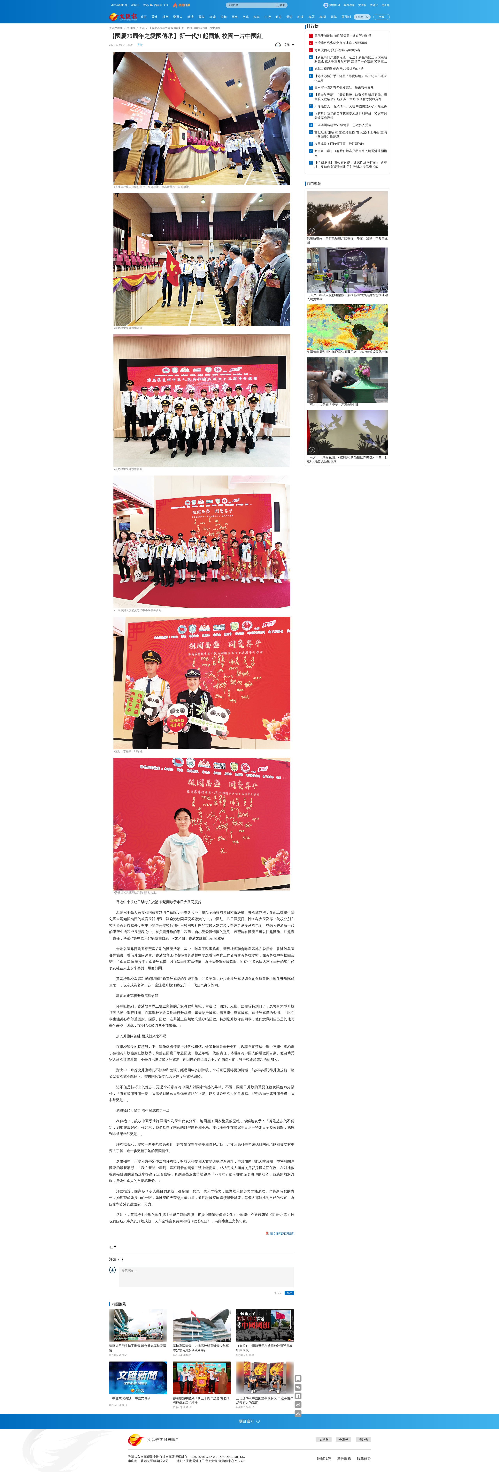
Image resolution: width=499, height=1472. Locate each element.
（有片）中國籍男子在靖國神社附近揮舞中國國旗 (264, 1348)
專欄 (322, 17)
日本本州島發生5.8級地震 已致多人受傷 (342, 125)
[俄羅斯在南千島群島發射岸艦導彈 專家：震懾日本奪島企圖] (347, 213)
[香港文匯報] (123, 17)
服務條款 (364, 1459)
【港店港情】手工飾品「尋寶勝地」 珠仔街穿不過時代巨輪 (350, 78)
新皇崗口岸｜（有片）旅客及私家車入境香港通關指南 (350, 153)
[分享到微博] (298, 1404)
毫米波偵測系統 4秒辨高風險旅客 (337, 50)
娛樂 (256, 17)
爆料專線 (349, 5)
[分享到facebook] (298, 1396)
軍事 (235, 17)
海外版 (386, 5)
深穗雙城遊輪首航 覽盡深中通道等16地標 (342, 35)
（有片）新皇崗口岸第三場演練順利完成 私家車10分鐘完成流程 (350, 115)
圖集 (334, 17)
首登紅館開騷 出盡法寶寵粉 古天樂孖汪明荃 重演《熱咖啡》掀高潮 (350, 134)
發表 (289, 1292)
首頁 (143, 17)
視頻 (223, 17)
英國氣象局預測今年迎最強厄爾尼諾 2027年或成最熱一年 (347, 352)
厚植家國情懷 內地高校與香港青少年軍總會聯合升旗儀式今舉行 (201, 1348)
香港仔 (374, 5)
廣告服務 (344, 1459)
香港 (154, 17)
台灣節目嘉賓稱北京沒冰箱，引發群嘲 (340, 43)
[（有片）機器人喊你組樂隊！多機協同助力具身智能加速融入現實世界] (347, 270)
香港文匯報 (116, 28)
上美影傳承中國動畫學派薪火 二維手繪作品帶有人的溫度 (264, 1400)
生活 (268, 17)
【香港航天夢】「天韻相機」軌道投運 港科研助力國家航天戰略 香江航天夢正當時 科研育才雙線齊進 (350, 97)
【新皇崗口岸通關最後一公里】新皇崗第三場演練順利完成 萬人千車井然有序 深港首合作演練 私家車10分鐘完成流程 (350, 60)
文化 (245, 17)
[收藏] (298, 1378)
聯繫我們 (324, 1459)
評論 (213, 17)
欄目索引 (246, 1421)
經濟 (191, 17)
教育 (278, 17)
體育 (290, 17)
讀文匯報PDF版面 (282, 1233)
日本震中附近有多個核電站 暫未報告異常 (344, 87)
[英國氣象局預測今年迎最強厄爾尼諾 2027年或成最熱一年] (347, 327)
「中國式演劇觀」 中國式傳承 (129, 1398)
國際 (201, 17)
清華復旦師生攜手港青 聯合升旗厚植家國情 (137, 1348)
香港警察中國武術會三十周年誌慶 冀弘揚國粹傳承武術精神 (201, 1400)
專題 (312, 17)
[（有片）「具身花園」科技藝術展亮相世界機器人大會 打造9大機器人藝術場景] (347, 432)
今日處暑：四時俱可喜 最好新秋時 (339, 143)
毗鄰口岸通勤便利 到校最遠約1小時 (339, 68)
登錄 (381, 16)
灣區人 (178, 17)
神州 (165, 17)
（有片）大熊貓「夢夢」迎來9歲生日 (332, 404)
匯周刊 (346, 17)
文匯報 (362, 5)
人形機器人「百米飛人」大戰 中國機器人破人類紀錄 (350, 106)
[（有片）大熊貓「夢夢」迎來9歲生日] (347, 380)
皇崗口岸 (184, 5)
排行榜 (313, 26)
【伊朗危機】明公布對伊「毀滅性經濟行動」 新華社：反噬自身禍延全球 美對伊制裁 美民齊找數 (350, 164)
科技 (300, 17)
